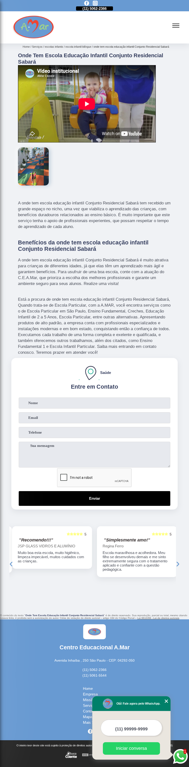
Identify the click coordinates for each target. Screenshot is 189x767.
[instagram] (95, 3)
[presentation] (11, 563)
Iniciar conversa (131, 748)
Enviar (94, 498)
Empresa (90, 694)
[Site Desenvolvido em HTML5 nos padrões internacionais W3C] (91, 755)
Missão (89, 700)
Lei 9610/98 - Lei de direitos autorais (158, 618)
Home (88, 688)
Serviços (90, 705)
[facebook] (86, 3)
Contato (89, 711)
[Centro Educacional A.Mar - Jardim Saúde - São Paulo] (33, 38)
